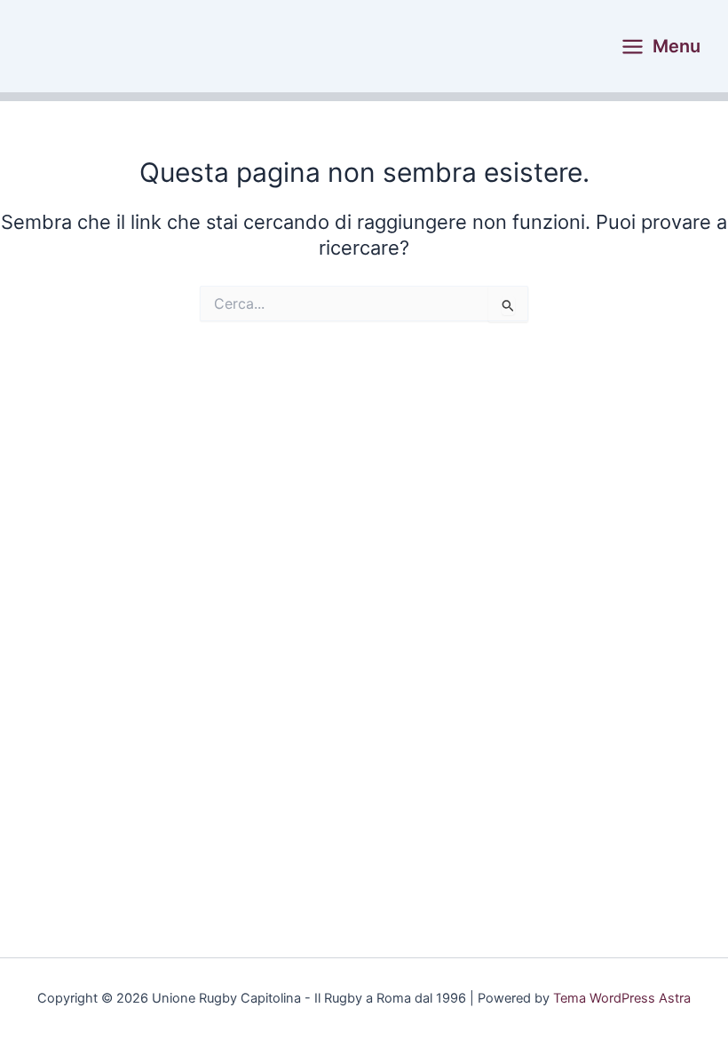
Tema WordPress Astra (622, 998)
